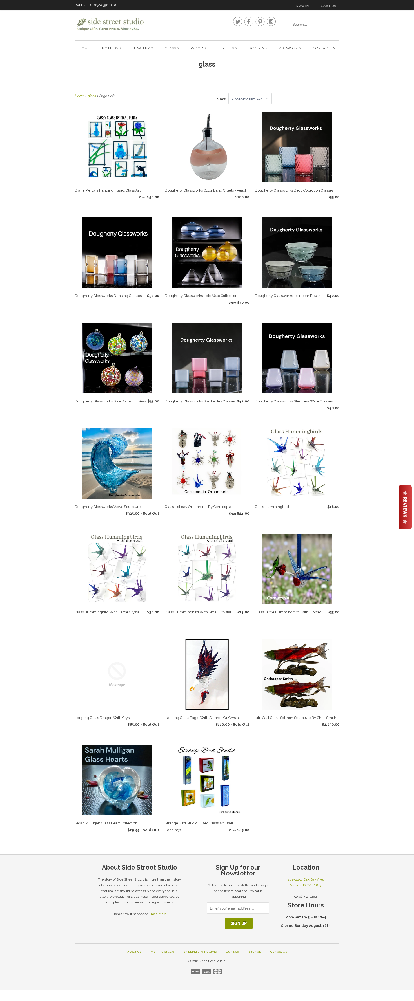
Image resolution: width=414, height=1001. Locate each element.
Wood (198, 48)
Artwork (290, 48)
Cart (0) (329, 5)
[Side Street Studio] (114, 24)
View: (222, 99)
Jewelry (142, 48)
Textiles (227, 48)
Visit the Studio (162, 952)
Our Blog (232, 952)
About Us (134, 952)
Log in (302, 5)
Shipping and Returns (200, 952)
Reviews (405, 507)
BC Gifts (258, 48)
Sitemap (254, 952)
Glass (171, 48)
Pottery (111, 48)
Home (84, 48)
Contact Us (324, 48)
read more (158, 914)
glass (207, 64)
